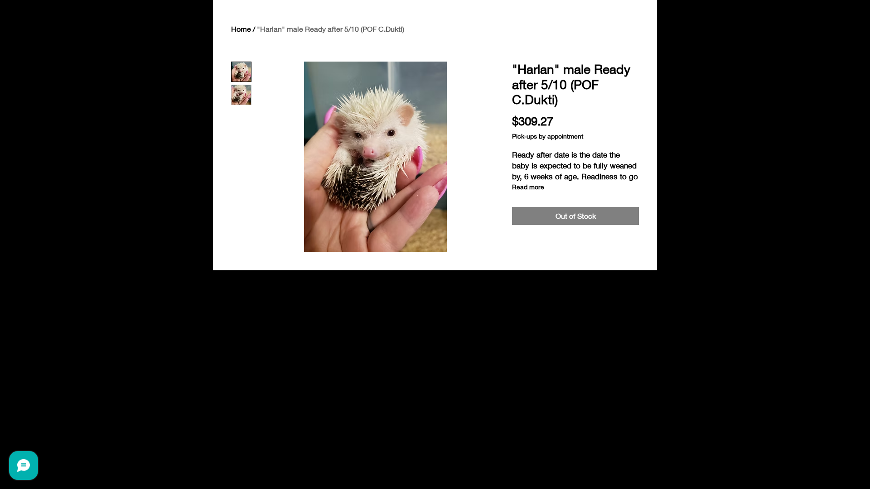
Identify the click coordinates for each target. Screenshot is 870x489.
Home (241, 28)
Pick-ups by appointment (547, 136)
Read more (528, 187)
